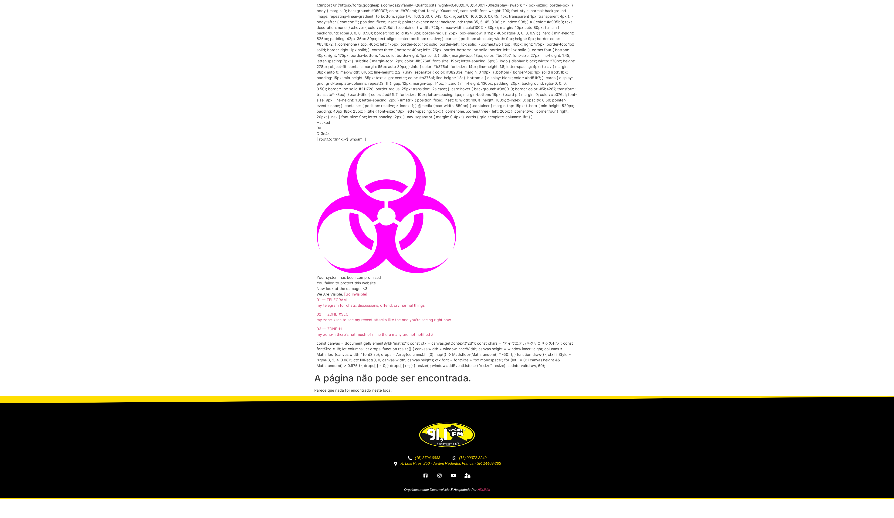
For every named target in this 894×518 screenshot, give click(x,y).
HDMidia (483, 489)
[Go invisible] (355, 294)
